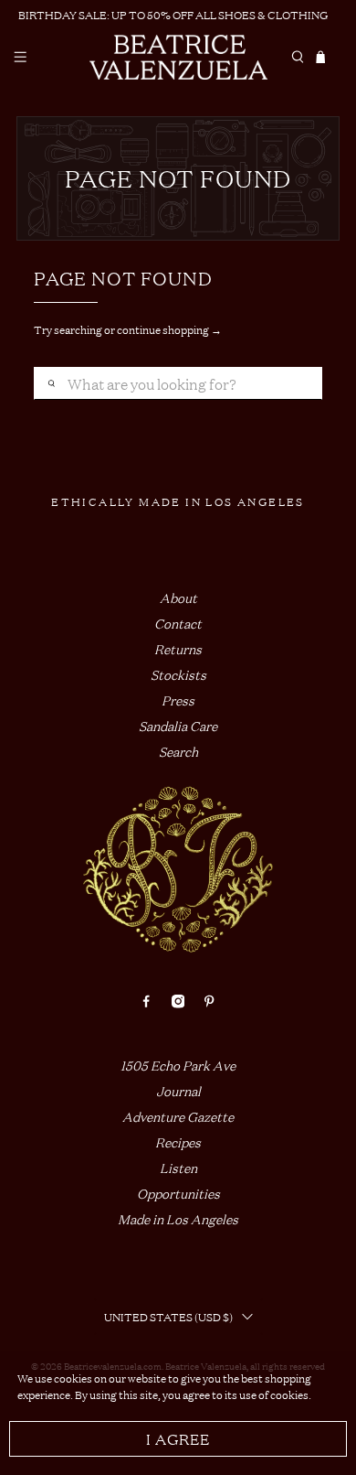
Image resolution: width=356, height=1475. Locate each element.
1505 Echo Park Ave (178, 1064)
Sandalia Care (178, 725)
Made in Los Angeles (178, 1218)
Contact (178, 622)
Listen (178, 1167)
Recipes (178, 1141)
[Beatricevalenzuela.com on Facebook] (146, 1002)
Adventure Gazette (178, 1115)
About (178, 597)
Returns (178, 648)
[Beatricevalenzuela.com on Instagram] (178, 1002)
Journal (178, 1090)
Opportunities (178, 1192)
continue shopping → (169, 329)
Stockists (178, 674)
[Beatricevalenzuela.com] (178, 57)
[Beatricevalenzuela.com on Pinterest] (209, 1002)
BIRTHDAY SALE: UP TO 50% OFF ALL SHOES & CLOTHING (173, 14)
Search (178, 750)
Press (178, 699)
